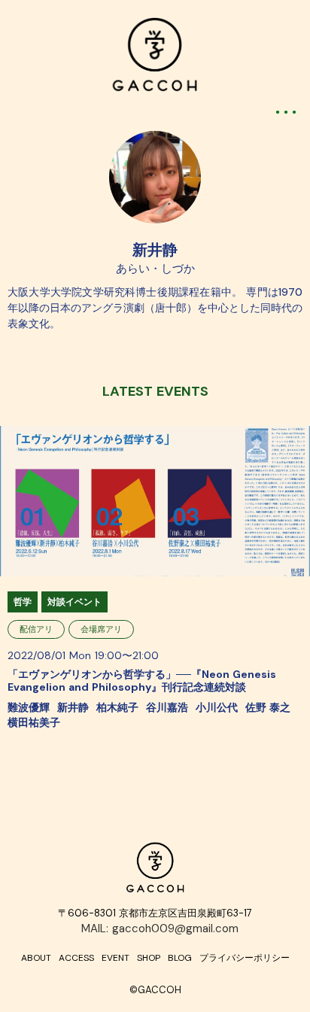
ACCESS (76, 958)
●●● (287, 112)
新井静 (155, 249)
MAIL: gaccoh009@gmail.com (160, 928)
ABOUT (36, 958)
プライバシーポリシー (244, 958)
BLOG (180, 958)
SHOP (148, 958)
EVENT (115, 958)
